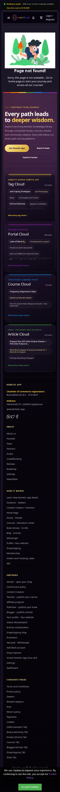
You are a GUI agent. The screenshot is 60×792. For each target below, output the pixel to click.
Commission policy (16, 586)
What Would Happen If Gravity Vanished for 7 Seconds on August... (28, 351)
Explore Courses (30, 157)
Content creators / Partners (21, 507)
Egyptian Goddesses (38, 204)
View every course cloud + (19, 315)
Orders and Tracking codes (20, 558)
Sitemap (11, 474)
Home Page (12, 512)
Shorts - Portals (14, 517)
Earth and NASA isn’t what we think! (24, 253)
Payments (12, 716)
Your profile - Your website (20, 617)
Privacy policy (13, 691)
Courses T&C (13, 742)
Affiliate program (15, 602)
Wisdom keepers (15, 701)
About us (11, 433)
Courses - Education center (20, 522)
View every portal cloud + (18, 265)
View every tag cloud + (17, 215)
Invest (10, 453)
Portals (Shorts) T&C (17, 737)
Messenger (12, 538)
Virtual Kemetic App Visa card (22, 657)
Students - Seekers (16, 502)
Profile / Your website (17, 543)
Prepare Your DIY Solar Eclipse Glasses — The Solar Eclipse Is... (28, 342)
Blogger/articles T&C (17, 747)
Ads (8, 563)
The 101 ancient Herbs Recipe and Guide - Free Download (28, 305)
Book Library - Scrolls (17, 527)
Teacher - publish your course (22, 597)
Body (12, 197)
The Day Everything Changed (21, 358)
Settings (11, 662)
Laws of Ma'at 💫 (17, 241)
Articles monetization (17, 627)
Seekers (11, 696)
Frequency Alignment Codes (23, 291)
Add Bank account (16, 647)
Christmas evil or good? (39, 241)
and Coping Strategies (20, 191)
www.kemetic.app (16, 409)
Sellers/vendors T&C (17, 727)
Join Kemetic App (17, 148)
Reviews (11, 463)
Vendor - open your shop (19, 581)
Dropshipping (14, 548)
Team (9, 443)
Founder (11, 438)
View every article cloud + (19, 365)
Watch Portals (43, 148)
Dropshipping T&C (16, 752)
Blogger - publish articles (20, 612)
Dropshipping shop (17, 632)
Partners (11, 448)
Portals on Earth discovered (21, 248)
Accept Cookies (30, 787)
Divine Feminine (17, 203)
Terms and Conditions (18, 686)
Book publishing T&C (17, 732)
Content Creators (15, 591)
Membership (13, 553)
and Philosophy (41, 191)
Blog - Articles (14, 533)
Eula (9, 706)
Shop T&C (12, 757)
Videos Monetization (17, 622)
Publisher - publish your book (22, 607)
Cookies (10, 721)
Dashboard (12, 667)
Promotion (12, 637)
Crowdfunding (14, 458)
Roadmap (11, 469)
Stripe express (14, 652)
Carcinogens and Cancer (28, 197)
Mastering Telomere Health (21, 298)
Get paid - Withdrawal (18, 642)
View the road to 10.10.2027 (18, 8)
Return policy (13, 711)
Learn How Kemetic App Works (22, 497)
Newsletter (12, 479)
